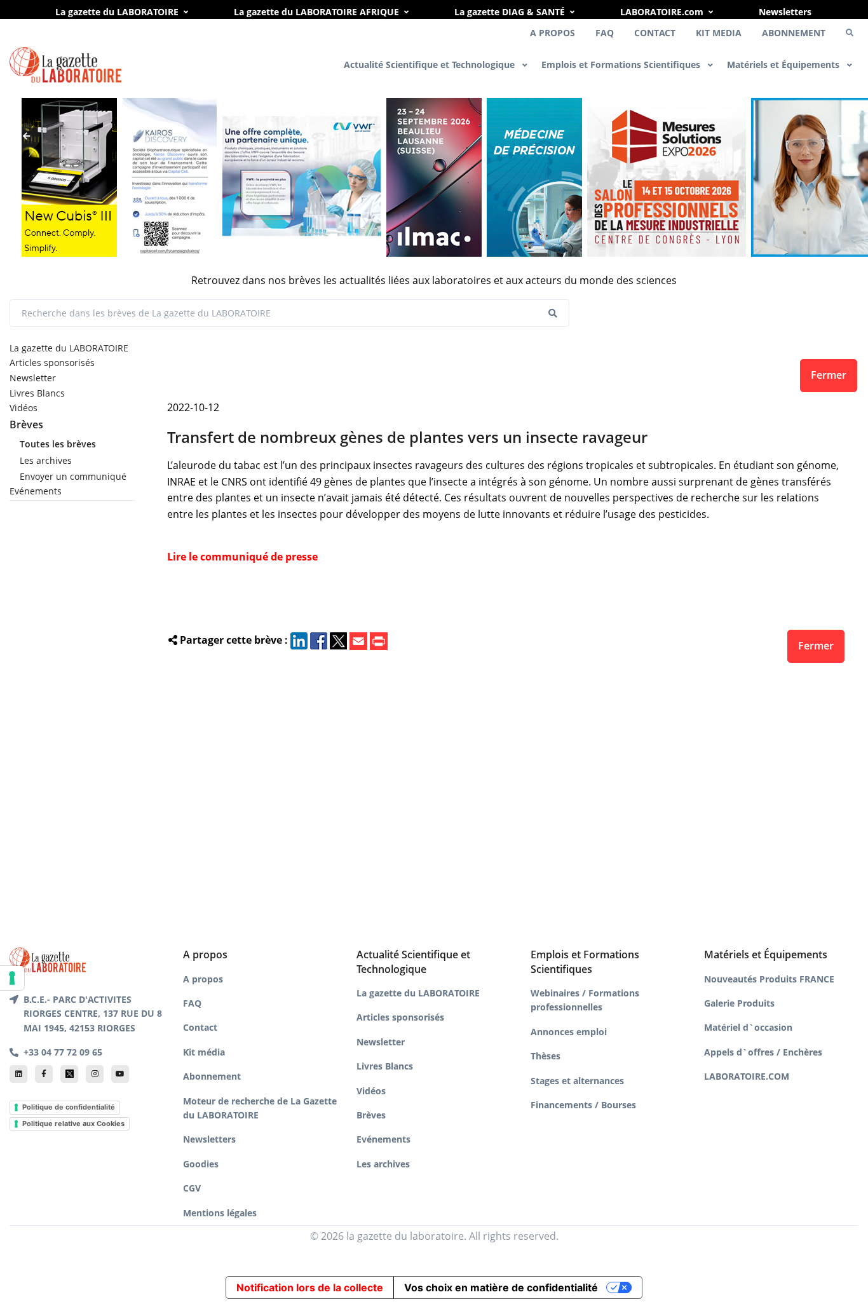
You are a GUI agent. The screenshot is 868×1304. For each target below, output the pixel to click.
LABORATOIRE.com (661, 12)
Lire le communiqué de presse (242, 557)
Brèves (26, 424)
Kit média (204, 1052)
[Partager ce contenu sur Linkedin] (299, 640)
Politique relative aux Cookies (73, 1123)
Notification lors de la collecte (309, 1287)
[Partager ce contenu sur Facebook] (318, 640)
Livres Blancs (37, 393)
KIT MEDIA (719, 33)
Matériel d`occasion (748, 1027)
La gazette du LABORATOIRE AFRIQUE (316, 12)
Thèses (545, 1056)
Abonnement (212, 1076)
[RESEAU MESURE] (666, 177)
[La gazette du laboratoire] (65, 65)
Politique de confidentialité (68, 1107)
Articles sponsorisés (52, 363)
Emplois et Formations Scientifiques (622, 64)
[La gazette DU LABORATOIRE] (48, 959)
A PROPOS (552, 33)
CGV (192, 1188)
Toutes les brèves (58, 444)
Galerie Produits (739, 1003)
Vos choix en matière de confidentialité (501, 1287)
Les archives (46, 460)
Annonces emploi (569, 1032)
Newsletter (33, 378)
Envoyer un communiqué (73, 476)
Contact (200, 1027)
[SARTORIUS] (69, 177)
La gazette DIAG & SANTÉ (509, 12)
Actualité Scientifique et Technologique (430, 64)
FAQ (604, 33)
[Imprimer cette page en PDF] (379, 640)
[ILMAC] (434, 177)
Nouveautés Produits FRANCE (769, 979)
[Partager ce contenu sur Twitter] (338, 640)
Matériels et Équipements (784, 64)
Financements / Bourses (583, 1105)
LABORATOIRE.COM (746, 1076)
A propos (203, 979)
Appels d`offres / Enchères (763, 1052)
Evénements (36, 491)
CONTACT (654, 33)
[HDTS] (534, 177)
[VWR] (301, 177)
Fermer (828, 375)
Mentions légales (220, 1213)
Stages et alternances (577, 1081)
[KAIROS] (169, 177)
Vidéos (23, 408)
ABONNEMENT (793, 33)
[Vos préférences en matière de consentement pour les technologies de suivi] (12, 978)
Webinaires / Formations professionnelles (585, 1000)
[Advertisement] (506, 801)
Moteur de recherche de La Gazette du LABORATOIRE (260, 1108)
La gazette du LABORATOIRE (117, 12)
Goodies (201, 1164)
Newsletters (785, 12)
